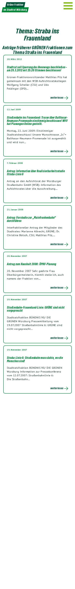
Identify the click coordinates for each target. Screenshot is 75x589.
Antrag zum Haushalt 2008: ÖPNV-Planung (31, 264)
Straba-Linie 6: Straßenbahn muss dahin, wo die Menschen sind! (35, 359)
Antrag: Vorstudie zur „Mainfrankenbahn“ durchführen (31, 219)
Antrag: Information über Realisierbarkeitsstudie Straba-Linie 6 (36, 172)
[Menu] (68, 6)
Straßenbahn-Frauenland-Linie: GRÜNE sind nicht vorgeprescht (36, 309)
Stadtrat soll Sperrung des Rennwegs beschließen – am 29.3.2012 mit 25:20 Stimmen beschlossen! (37, 68)
